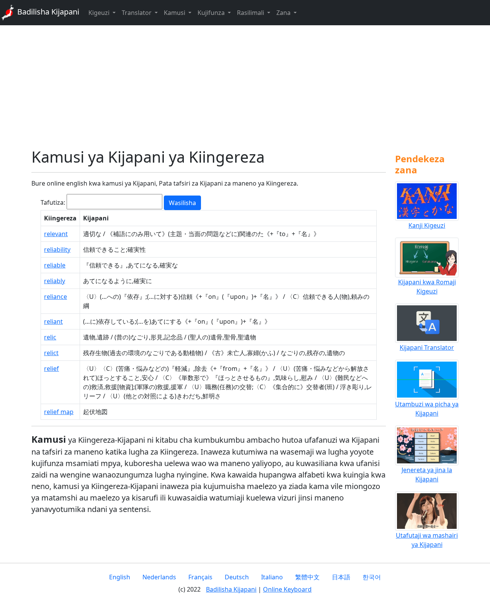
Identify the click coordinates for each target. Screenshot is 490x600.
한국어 (372, 577)
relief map (59, 412)
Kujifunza (212, 12)
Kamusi (175, 12)
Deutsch (237, 577)
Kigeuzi (99, 12)
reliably (54, 281)
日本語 (341, 577)
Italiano (272, 577)
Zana (284, 12)
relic (50, 337)
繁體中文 (307, 577)
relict (51, 353)
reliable (54, 265)
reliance (55, 296)
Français (200, 577)
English (119, 577)
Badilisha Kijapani (47, 12)
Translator (137, 12)
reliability (57, 249)
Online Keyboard (287, 589)
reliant (53, 321)
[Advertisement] (245, 86)
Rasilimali (251, 12)
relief (51, 368)
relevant (56, 234)
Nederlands (159, 577)
